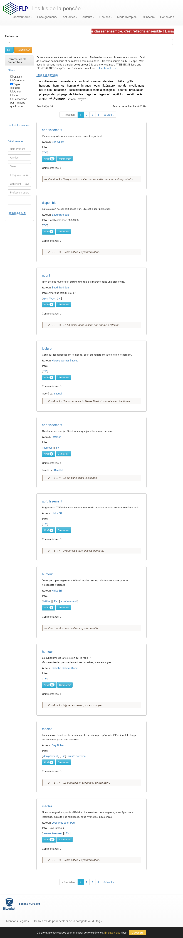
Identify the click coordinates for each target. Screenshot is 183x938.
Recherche (11, 36)
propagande (47, 94)
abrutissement (49, 81)
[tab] (19, 61)
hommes (59, 85)
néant (46, 275)
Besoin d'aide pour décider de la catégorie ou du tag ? (68, 921)
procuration (136, 90)
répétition (118, 94)
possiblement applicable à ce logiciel (92, 90)
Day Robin (58, 745)
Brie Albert (58, 142)
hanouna (45, 85)
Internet (56, 437)
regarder (104, 94)
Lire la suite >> (107, 68)
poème (122, 90)
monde (122, 85)
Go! (9, 50)
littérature (109, 85)
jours (97, 85)
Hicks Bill (57, 513)
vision (72, 99)
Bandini (58, 470)
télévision (58, 98)
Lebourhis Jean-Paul (63, 822)
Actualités (69, 17)
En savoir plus (112, 932)
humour (47, 574)
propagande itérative (70, 94)
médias (47, 728)
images (86, 85)
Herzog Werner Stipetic (65, 360)
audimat (83, 81)
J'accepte (138, 932)
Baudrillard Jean (61, 214)
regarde (91, 94)
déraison (109, 81)
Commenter (65, 158)
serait (131, 94)
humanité (73, 85)
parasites (60, 89)
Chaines (104, 17)
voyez (82, 99)
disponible (49, 202)
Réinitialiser (23, 50)
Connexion (167, 17)
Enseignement (46, 17)
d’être (121, 81)
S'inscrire (149, 17)
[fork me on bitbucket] (9, 904)
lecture (47, 348)
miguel (58, 393)
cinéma (96, 81)
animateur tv (68, 81)
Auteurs (87, 17)
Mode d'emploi (126, 17)
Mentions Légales (17, 921)
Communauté (21, 17)
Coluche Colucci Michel (65, 668)
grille (130, 81)
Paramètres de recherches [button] (17, 60)
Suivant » (108, 114)
